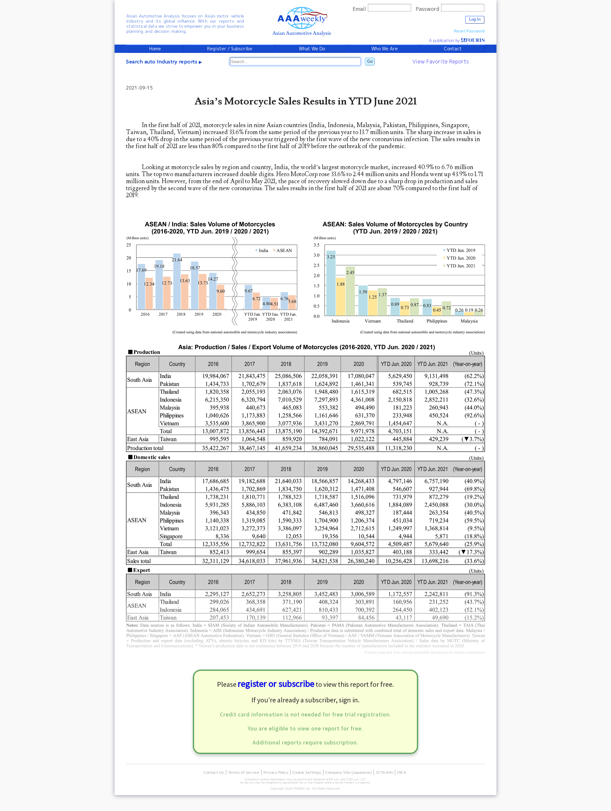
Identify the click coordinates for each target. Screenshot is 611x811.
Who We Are (384, 49)
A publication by (445, 40)
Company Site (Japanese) (348, 772)
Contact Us (214, 772)
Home (155, 49)
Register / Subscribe (229, 49)
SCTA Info (384, 772)
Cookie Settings (306, 772)
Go (370, 61)
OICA (401, 772)
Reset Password (469, 31)
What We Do (312, 49)
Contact (453, 49)
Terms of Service (243, 772)
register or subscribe (276, 683)
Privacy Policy (275, 772)
